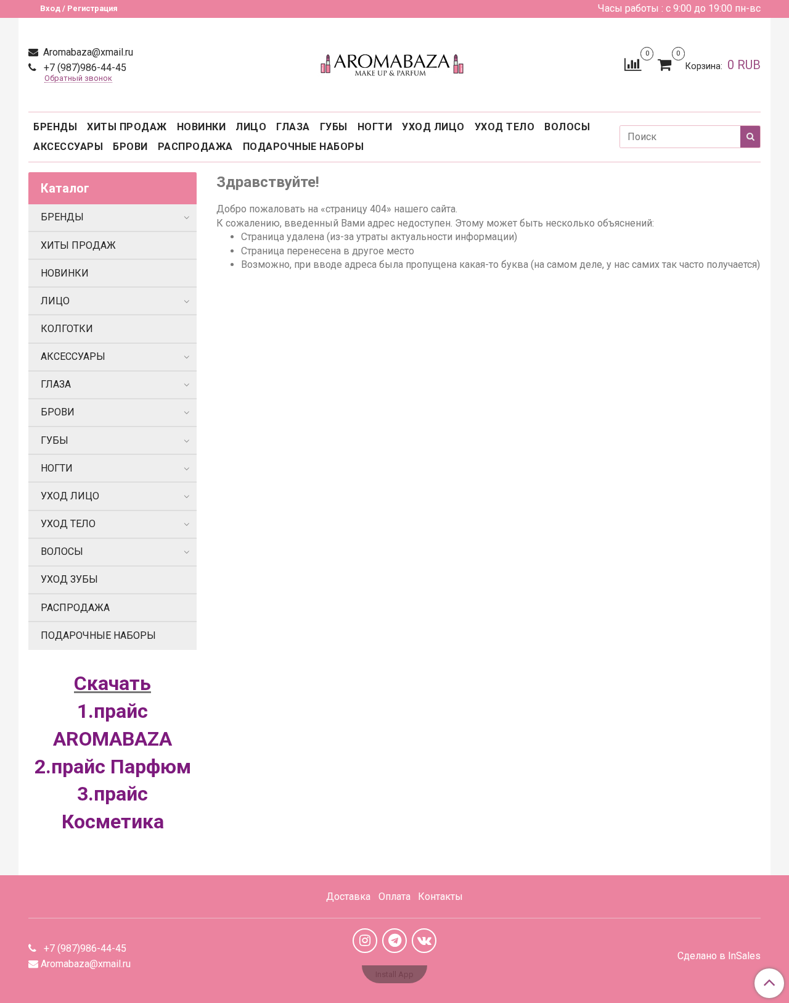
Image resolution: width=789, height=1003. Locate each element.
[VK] (424, 940)
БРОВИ (130, 146)
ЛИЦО (250, 127)
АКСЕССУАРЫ (68, 146)
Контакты (440, 896)
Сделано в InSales (719, 956)
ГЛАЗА (293, 127)
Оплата (394, 896)
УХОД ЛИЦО (433, 127)
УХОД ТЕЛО (505, 127)
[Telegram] (394, 940)
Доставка (348, 896)
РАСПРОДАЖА (195, 146)
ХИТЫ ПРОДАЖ (127, 127)
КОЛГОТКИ (67, 329)
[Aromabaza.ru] (394, 62)
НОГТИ (375, 127)
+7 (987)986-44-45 (83, 67)
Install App (394, 974)
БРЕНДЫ (55, 127)
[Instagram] (365, 940)
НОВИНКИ (201, 127)
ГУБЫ (334, 127)
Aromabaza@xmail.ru (87, 52)
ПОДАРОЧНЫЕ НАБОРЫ (303, 146)
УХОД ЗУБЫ (69, 579)
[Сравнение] (632, 64)
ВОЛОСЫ (567, 127)
